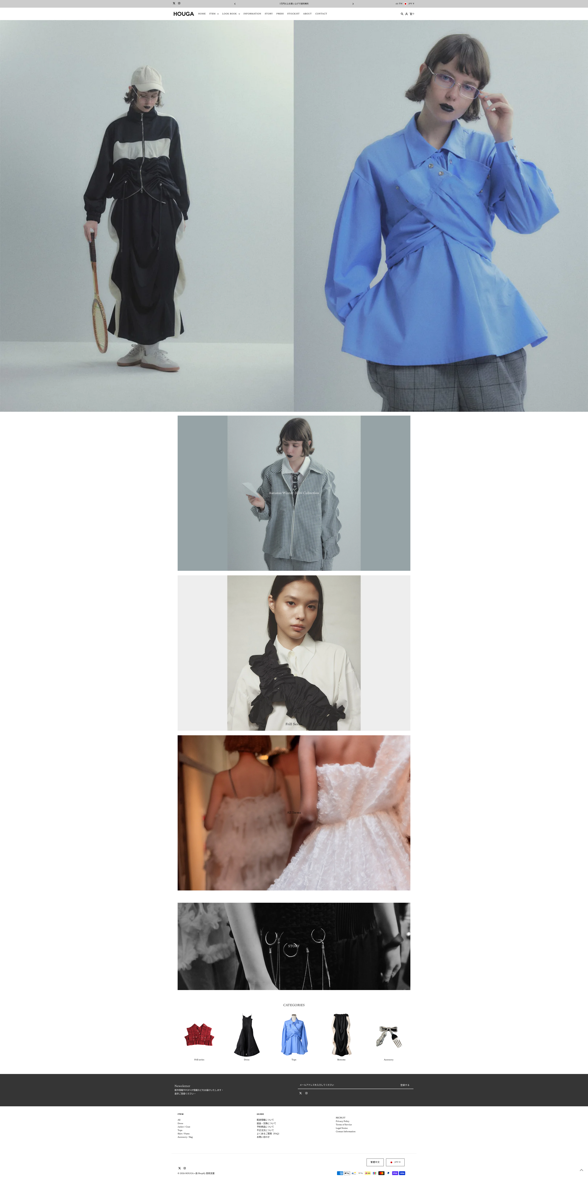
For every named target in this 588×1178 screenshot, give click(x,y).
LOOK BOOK (229, 14)
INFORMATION (252, 14)
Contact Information (345, 1132)
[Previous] (235, 4)
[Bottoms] (341, 1035)
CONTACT (321, 14)
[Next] (353, 4)
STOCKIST (293, 14)
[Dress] (246, 1035)
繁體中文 (375, 1162)
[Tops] (294, 1035)
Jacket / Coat (184, 1127)
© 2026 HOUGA (186, 1173)
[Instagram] (178, 4)
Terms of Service (344, 1125)
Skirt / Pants (184, 1134)
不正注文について (265, 1130)
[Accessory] (388, 1035)
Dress (180, 1124)
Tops (180, 1130)
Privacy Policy (342, 1121)
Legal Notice (342, 1128)
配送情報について (265, 1120)
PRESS (280, 14)
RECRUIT (340, 1118)
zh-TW (399, 4)
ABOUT (307, 14)
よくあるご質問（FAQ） (269, 1134)
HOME (202, 14)
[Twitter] (173, 4)
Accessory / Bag (185, 1137)
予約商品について (265, 1127)
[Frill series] (199, 1035)
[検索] (402, 14)
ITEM (212, 14)
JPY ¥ (411, 4)
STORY (269, 14)
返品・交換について (266, 1124)
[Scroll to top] (581, 1170)
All (179, 1120)
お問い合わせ (263, 1137)
